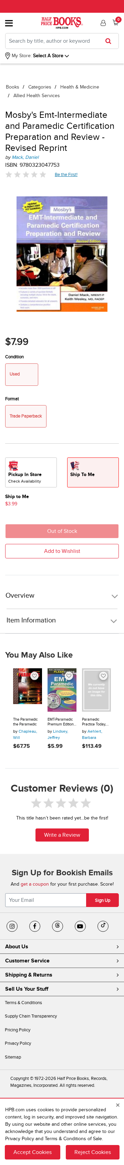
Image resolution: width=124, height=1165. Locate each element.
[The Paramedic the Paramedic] (27, 690)
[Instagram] (12, 926)
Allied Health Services (36, 96)
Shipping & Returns (28, 974)
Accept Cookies (32, 1152)
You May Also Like (39, 655)
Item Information (31, 620)
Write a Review (62, 835)
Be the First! (66, 174)
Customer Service (27, 960)
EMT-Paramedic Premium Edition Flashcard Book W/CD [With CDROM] (61, 721)
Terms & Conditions (23, 1003)
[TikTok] (102, 926)
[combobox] (62, 41)
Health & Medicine (79, 87)
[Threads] (57, 926)
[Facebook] (34, 926)
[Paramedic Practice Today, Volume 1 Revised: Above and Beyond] (96, 690)
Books (12, 87)
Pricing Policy (17, 1030)
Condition (14, 357)
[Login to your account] (102, 23)
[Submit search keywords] (110, 41)
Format (12, 399)
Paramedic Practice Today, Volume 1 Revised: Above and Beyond (94, 721)
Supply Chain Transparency (31, 1016)
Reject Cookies (92, 1152)
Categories (39, 87)
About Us (16, 946)
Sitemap (13, 1057)
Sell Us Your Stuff (26, 989)
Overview (20, 596)
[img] (25, 174)
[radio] (31, 472)
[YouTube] (80, 926)
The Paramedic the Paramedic (25, 721)
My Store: (21, 56)
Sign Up (102, 900)
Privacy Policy (18, 1043)
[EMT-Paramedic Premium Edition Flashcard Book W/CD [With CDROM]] (62, 690)
